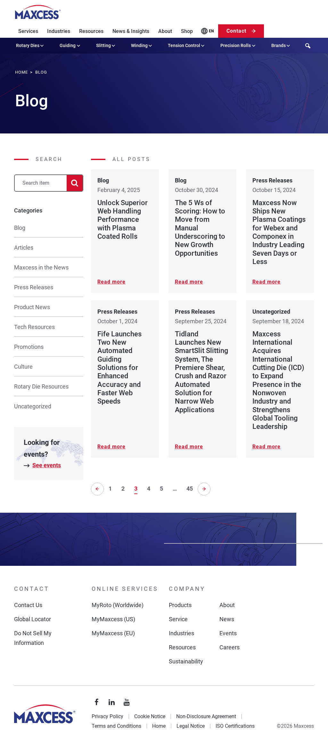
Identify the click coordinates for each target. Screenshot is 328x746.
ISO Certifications (235, 726)
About (165, 31)
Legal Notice (190, 726)
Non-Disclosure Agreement (206, 716)
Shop (187, 31)
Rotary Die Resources (41, 386)
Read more (111, 282)
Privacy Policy (107, 716)
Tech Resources (34, 327)
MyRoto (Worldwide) (118, 605)
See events (46, 465)
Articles (23, 247)
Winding (139, 45)
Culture (23, 366)
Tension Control (184, 45)
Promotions (29, 346)
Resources (91, 31)
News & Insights (130, 31)
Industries (58, 31)
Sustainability (186, 661)
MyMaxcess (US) (113, 619)
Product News (32, 307)
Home (159, 726)
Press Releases (33, 287)
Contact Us (28, 605)
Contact (236, 31)
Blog (19, 227)
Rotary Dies (27, 45)
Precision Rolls (235, 45)
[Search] (75, 183)
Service (178, 619)
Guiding (68, 45)
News (226, 619)
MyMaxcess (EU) (113, 633)
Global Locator (32, 619)
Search (49, 159)
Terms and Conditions (116, 726)
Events (228, 633)
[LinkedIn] (112, 702)
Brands (278, 45)
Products (180, 605)
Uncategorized (32, 406)
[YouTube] (127, 702)
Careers (229, 647)
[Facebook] (97, 702)
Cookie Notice (149, 716)
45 (189, 488)
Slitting (103, 45)
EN (211, 31)
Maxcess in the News (41, 267)
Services (28, 31)
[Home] (38, 12)
